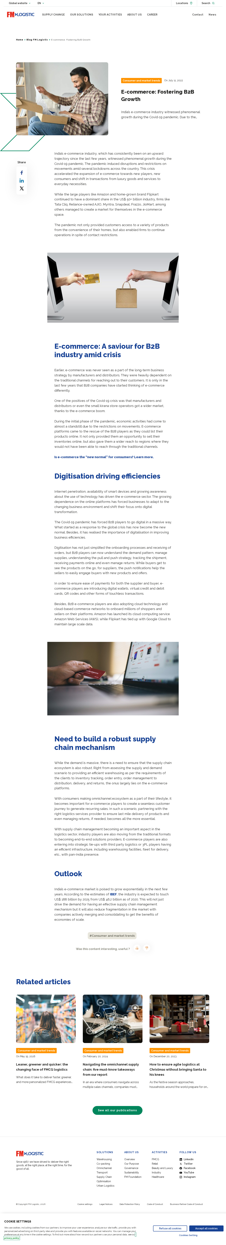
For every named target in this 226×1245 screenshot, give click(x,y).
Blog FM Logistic (37, 40)
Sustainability (131, 1172)
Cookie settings (85, 1204)
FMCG (155, 1159)
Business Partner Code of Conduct (186, 1204)
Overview (129, 1159)
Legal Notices (105, 1204)
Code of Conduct (155, 1204)
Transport (102, 1172)
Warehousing (104, 1159)
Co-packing (103, 1163)
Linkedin (189, 1159)
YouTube (189, 1172)
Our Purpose (131, 1163)
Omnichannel (104, 1168)
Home (19, 40)
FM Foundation (132, 1177)
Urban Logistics (105, 1185)
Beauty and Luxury (162, 1168)
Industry (156, 1172)
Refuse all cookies (170, 1228)
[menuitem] (53, 15)
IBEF (113, 894)
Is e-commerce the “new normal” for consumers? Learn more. (104, 457)
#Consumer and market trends (112, 935)
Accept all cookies (206, 1228)
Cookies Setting (188, 1235)
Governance (131, 1168)
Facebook (189, 1168)
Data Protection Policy (130, 1204)
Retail (155, 1163)
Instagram (190, 1177)
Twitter (188, 1163)
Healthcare (158, 1177)
